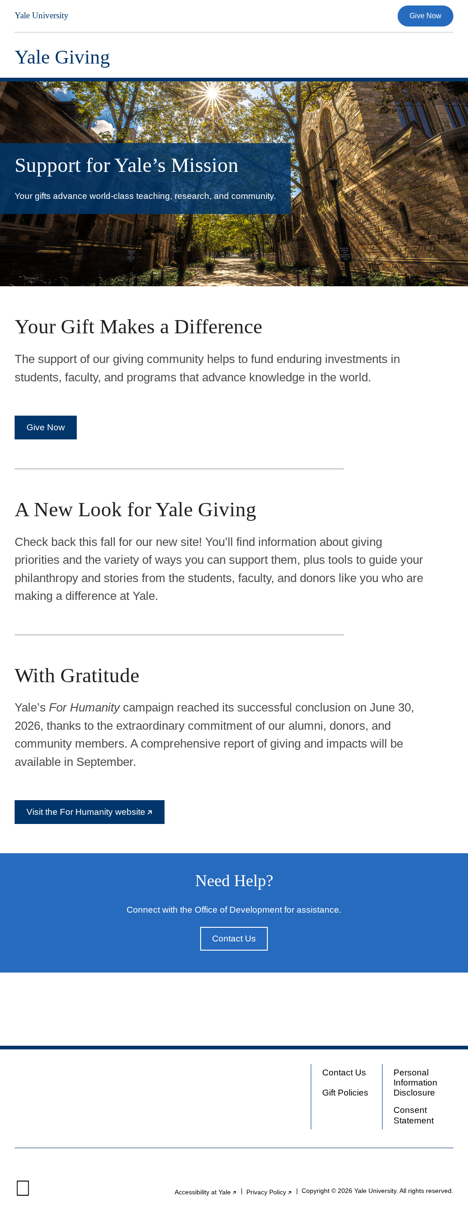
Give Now (425, 16)
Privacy (269, 1192)
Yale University (42, 15)
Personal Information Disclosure (415, 1083)
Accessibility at (206, 1192)
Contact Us (234, 938)
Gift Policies (345, 1092)
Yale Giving (62, 57)
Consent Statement (414, 1115)
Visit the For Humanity (96, 815)
